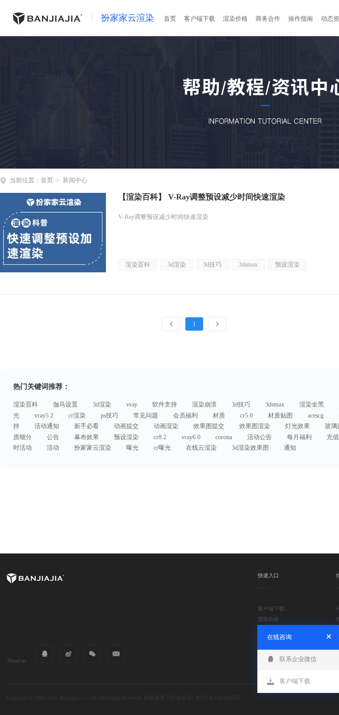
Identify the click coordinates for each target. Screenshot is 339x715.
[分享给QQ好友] (44, 653)
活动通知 (46, 426)
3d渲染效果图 (250, 447)
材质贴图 (280, 415)
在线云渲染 (201, 447)
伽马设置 (65, 404)
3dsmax (248, 264)
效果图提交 (208, 426)
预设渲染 (287, 264)
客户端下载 (199, 18)
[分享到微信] (92, 653)
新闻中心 (75, 180)
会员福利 (185, 415)
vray (131, 404)
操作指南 (300, 18)
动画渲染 (166, 426)
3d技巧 (212, 264)
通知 (290, 447)
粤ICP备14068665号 (218, 698)
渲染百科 (137, 264)
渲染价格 (235, 18)
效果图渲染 (254, 426)
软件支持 (164, 404)
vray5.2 (43, 415)
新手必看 (86, 426)
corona (223, 437)
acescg (316, 415)
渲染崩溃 (204, 404)
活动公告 (259, 437)
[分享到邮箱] (116, 653)
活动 (53, 447)
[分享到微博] (68, 653)
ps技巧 (109, 415)
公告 (53, 437)
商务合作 (268, 18)
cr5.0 (246, 415)
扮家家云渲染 (127, 18)
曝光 (132, 447)
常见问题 (145, 415)
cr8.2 (160, 437)
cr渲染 (77, 415)
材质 (219, 415)
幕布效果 (86, 437)
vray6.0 (190, 437)
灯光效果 (297, 426)
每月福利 (299, 437)
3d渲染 (176, 264)
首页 (170, 18)
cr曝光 (162, 447)
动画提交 (126, 426)
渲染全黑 (311, 404)
